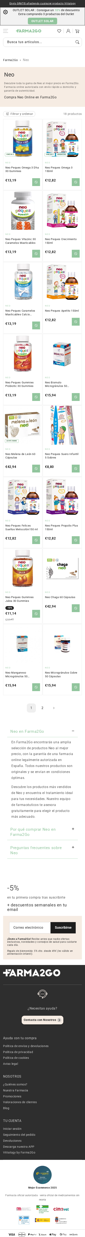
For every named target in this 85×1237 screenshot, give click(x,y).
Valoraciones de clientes (20, 1102)
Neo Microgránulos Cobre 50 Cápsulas (61, 674)
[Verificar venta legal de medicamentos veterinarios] (24, 1220)
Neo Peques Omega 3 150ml (59, 169)
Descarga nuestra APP (18, 1146)
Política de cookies (16, 1057)
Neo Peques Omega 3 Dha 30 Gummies (22, 169)
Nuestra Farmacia (15, 1090)
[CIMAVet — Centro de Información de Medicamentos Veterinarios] (61, 1209)
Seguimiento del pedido (19, 1134)
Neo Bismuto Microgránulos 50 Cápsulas (56, 384)
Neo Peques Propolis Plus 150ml (61, 527)
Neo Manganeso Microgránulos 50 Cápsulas (16, 674)
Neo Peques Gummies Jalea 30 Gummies (19, 599)
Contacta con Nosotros (40, 1019)
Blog (6, 1108)
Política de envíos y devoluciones (26, 1046)
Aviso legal (10, 1063)
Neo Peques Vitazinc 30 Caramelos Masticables (20, 241)
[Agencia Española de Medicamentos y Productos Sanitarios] (24, 1209)
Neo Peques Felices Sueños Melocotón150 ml (21, 527)
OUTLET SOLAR (42, 21)
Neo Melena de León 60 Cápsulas (20, 455)
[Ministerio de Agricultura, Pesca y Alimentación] (42, 1220)
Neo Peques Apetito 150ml (62, 310)
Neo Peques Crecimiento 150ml (61, 241)
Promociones (12, 1096)
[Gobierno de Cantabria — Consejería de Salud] (61, 1220)
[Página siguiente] (53, 708)
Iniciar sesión (12, 1128)
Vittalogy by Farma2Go (19, 1152)
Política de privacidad (18, 1052)
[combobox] (42, 42)
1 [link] (31, 708)
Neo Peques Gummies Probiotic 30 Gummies (19, 384)
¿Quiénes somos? (15, 1084)
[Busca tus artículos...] (77, 42)
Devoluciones (12, 1140)
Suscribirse (63, 928)
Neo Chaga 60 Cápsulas (60, 597)
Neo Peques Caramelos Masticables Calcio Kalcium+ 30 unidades (20, 312)
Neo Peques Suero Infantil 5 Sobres (62, 455)
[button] (50, 30)
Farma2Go (10, 60)
